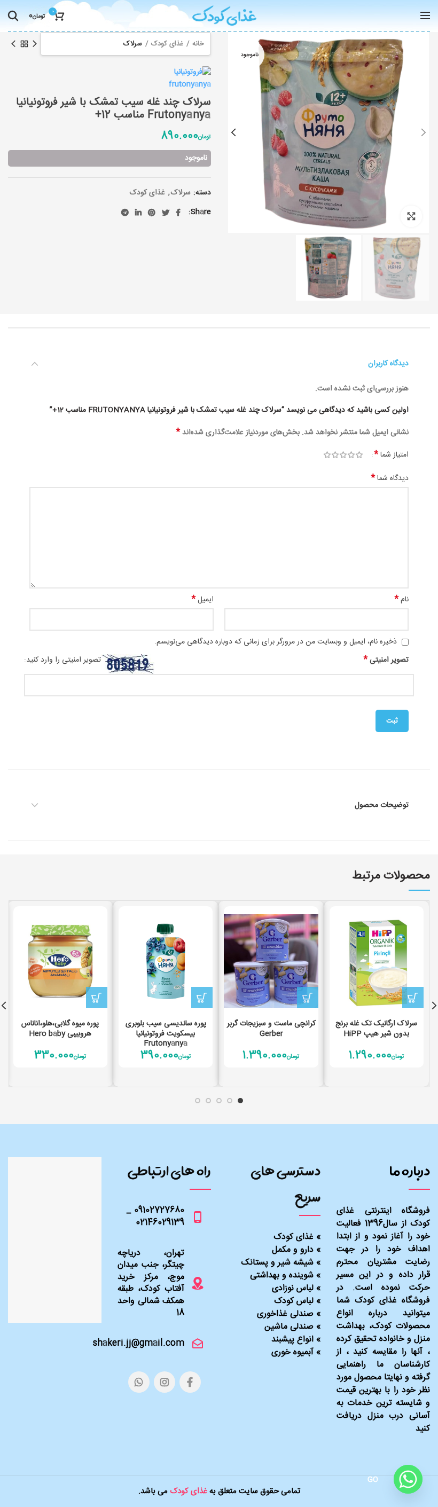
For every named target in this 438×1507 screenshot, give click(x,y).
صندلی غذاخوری (285, 1314)
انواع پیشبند (292, 1339)
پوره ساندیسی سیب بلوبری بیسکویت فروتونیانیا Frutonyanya (166, 1033)
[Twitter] (166, 212)
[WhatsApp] (139, 1382)
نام (402, 600)
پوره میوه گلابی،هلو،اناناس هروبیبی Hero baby (60, 1028)
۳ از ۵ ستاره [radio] (343, 455)
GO (373, 1479)
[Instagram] (164, 1382)
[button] (413, 997)
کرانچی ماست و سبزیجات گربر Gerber (271, 1028)
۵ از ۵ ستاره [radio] (327, 455)
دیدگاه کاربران (388, 363)
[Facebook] (178, 212)
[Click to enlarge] (411, 216)
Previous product (34, 43)
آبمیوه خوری (292, 1352)
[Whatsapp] (408, 1479)
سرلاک (132, 44)
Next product (13, 43)
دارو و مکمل (293, 1250)
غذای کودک (167, 44)
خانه (198, 44)
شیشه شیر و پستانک (277, 1262)
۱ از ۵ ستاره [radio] (359, 455)
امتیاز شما (391, 455)
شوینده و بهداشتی (282, 1275)
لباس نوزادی (293, 1288)
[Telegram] (125, 212)
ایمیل (203, 600)
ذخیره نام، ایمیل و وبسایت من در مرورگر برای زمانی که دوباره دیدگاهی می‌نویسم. (275, 641)
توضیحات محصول (382, 805)
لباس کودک (294, 1301)
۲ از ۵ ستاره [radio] (351, 455)
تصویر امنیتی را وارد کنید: (62, 660)
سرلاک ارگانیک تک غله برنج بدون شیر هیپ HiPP (376, 1028)
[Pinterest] (152, 212)
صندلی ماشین (289, 1327)
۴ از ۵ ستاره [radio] (335, 455)
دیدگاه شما (390, 478)
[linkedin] (138, 212)
